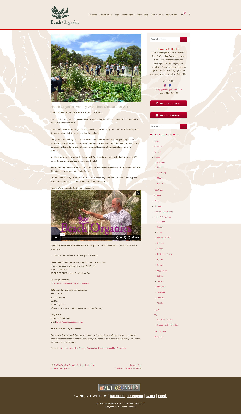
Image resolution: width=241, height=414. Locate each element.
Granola (157, 195)
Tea (155, 315)
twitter (150, 396)
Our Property (80, 348)
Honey (157, 201)
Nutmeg (160, 265)
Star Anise (161, 287)
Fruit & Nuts (159, 163)
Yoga (117, 15)
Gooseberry (161, 172)
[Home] (66, 14)
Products (102, 348)
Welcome (93, 15)
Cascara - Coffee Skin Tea (167, 325)
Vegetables (111, 348)
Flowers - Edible (163, 238)
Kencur (160, 259)
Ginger (160, 249)
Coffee (157, 157)
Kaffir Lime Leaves (165, 254)
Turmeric (160, 298)
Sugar (156, 310)
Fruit (61, 348)
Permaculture (91, 348)
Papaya (160, 183)
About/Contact (105, 15)
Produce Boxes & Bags (163, 212)
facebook (117, 396)
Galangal (160, 243)
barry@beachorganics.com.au (69, 322)
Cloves (159, 227)
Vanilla (160, 303)
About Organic (127, 15)
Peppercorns (162, 270)
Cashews (160, 167)
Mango (160, 178)
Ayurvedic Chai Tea (165, 319)
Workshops (121, 348)
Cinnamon (161, 221)
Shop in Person (157, 15)
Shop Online (171, 15)
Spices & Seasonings (162, 217)
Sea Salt (160, 281)
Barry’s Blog (142, 15)
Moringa (157, 206)
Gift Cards (158, 190)
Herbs (66, 348)
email (162, 396)
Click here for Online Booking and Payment (70, 283)
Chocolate (158, 146)
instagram (135, 396)
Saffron (160, 276)
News (72, 348)
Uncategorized (160, 331)
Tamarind (161, 292)
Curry (159, 232)
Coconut (157, 152)
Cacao (156, 141)
